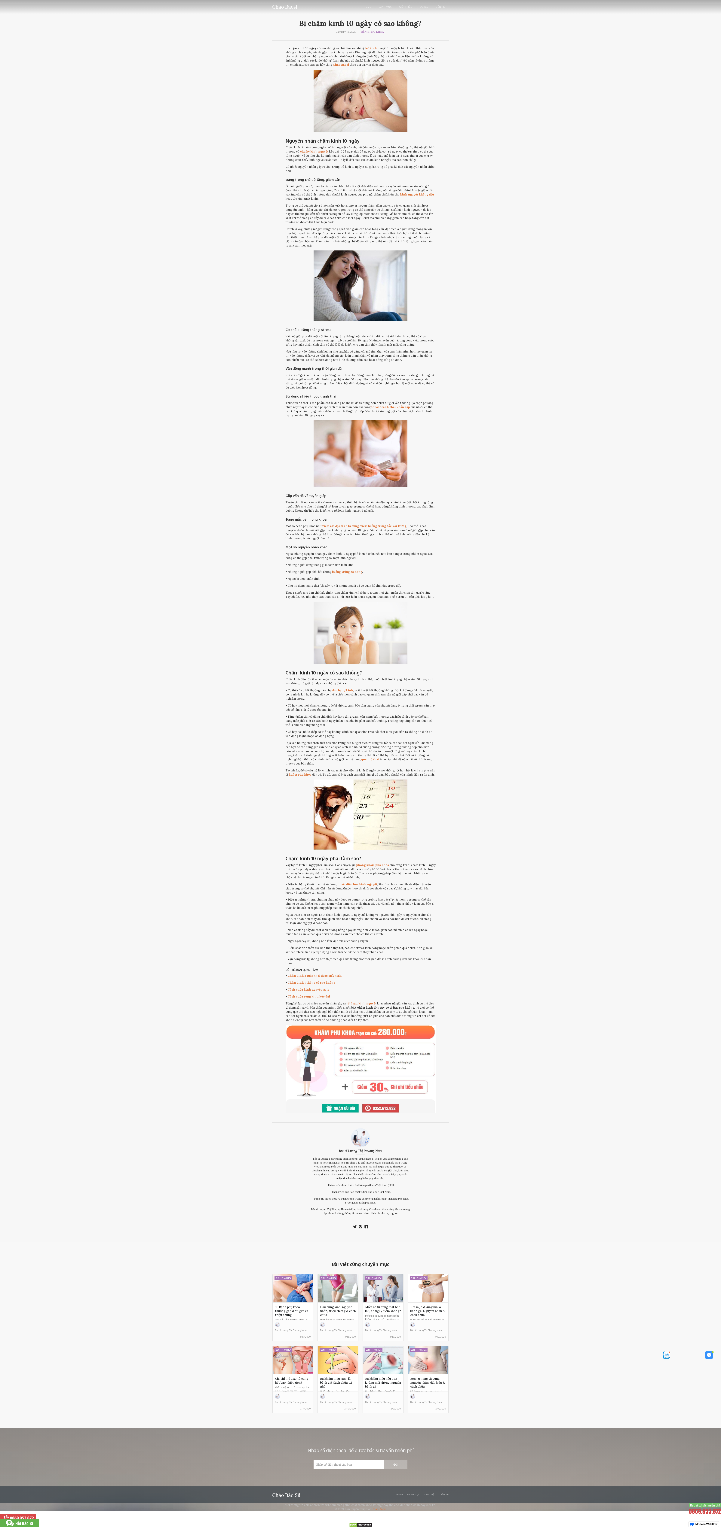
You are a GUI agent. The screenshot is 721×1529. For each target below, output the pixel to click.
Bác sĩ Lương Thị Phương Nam (360, 1151)
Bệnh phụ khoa (372, 31)
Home (367, 6)
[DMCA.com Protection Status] (360, 1526)
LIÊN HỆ (440, 6)
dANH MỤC (385, 6)
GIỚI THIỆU (405, 6)
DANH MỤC (413, 1494)
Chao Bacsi (379, 1509)
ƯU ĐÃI (424, 6)
